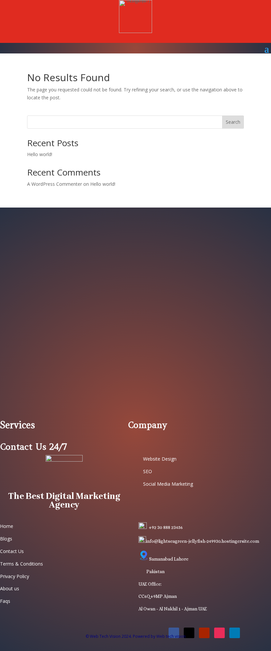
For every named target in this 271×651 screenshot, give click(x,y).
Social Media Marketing (168, 484)
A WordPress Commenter (54, 184)
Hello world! (39, 154)
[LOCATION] (143, 559)
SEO (147, 471)
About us (9, 588)
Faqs (5, 601)
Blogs (6, 539)
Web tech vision (171, 636)
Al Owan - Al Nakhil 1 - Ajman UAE (172, 608)
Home (6, 526)
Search (233, 122)
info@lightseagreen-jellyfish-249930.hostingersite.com (202, 541)
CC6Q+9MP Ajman (157, 596)
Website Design (159, 459)
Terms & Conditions (21, 564)
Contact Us (12, 551)
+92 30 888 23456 (166, 527)
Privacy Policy (14, 576)
